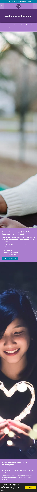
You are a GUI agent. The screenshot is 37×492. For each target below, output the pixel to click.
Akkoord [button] (30, 487)
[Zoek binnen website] (2, 6)
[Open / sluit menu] (35, 6)
